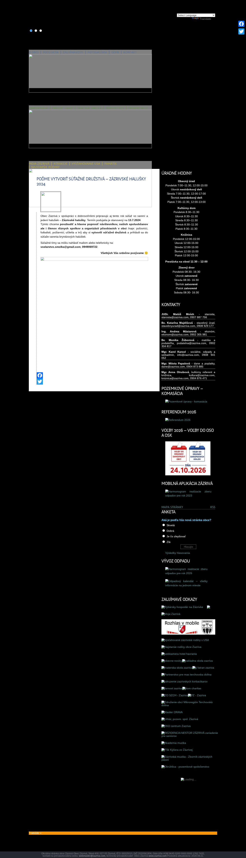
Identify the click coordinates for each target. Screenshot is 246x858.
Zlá (168, 541)
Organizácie (138, 108)
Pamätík (110, 163)
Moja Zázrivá (39, 163)
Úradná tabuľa (89, 108)
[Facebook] (94, 375)
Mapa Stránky (172, 507)
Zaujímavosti (73, 52)
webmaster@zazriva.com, (92, 856)
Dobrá (170, 530)
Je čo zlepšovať (176, 536)
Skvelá (171, 525)
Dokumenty (115, 108)
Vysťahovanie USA (86, 163)
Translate (205, 18)
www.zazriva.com (158, 856)
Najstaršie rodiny (45, 167)
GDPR (115, 52)
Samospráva (38, 108)
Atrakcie (60, 163)
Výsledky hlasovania (177, 552)
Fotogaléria (97, 52)
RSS (212, 507)
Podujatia (51, 52)
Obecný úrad (62, 108)
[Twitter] (94, 381)
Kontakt (130, 52)
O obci (34, 52)
